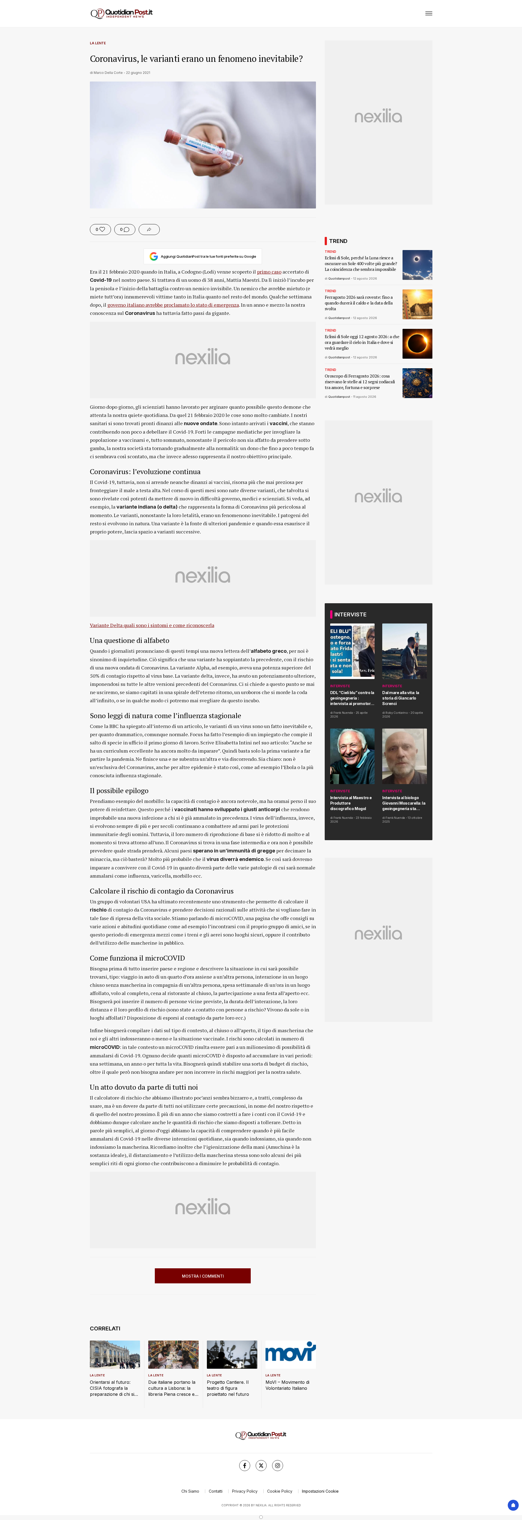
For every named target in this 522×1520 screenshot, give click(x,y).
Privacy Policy (245, 1491)
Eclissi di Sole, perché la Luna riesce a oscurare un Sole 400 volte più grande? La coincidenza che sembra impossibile (361, 263)
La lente (98, 43)
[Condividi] (149, 229)
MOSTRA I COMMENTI (203, 1276)
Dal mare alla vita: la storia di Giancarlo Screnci (400, 698)
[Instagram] (277, 1465)
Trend (330, 252)
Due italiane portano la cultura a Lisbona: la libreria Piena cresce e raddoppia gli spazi (171, 1388)
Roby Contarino (397, 713)
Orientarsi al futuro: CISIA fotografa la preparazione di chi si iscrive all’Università (112, 1388)
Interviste (340, 686)
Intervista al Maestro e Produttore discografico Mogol (351, 803)
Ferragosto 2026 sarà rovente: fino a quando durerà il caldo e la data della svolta (359, 303)
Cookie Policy (279, 1491)
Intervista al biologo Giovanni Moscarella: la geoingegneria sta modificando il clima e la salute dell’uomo (404, 803)
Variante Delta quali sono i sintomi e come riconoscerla (152, 625)
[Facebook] (244, 1465)
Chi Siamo (190, 1491)
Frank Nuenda (343, 713)
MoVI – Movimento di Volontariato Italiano (287, 1385)
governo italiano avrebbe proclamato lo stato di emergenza (173, 304)
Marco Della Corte (108, 73)
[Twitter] (261, 1465)
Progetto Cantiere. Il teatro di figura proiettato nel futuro (228, 1388)
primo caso (269, 271)
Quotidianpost (339, 278)
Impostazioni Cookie (320, 1491)
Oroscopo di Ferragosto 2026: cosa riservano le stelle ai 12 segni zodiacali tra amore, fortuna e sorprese (360, 381)
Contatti (216, 1491)
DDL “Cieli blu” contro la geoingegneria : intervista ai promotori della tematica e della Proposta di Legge (352, 698)
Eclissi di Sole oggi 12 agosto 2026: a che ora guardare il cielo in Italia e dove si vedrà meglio (362, 342)
